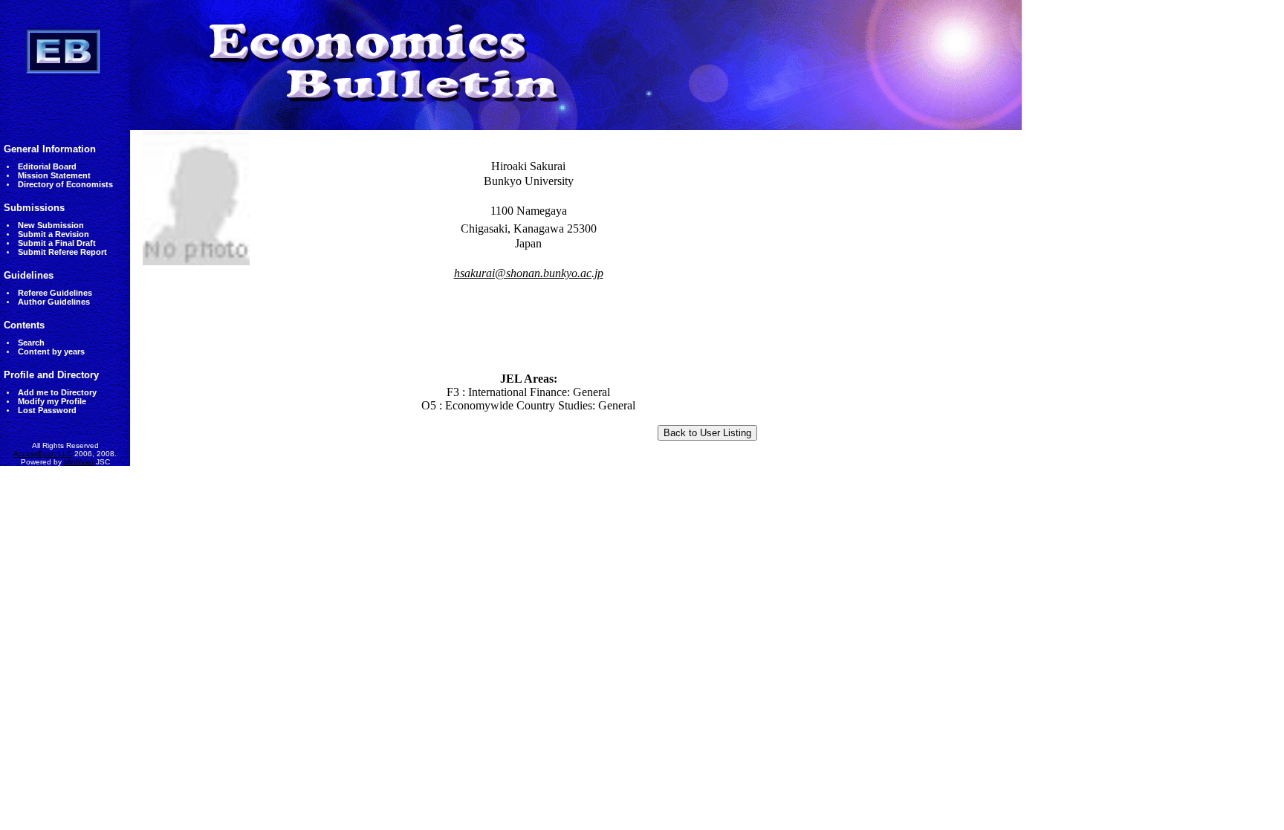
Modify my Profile (52, 401)
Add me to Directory (57, 392)
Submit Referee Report (62, 251)
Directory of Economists (65, 184)
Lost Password (47, 410)
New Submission (51, 225)
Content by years (51, 351)
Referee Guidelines (55, 292)
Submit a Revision (53, 234)
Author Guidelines (54, 301)
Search (31, 342)
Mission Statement (54, 175)
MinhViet (79, 462)
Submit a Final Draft (57, 243)
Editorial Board (47, 166)
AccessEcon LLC (42, 454)
